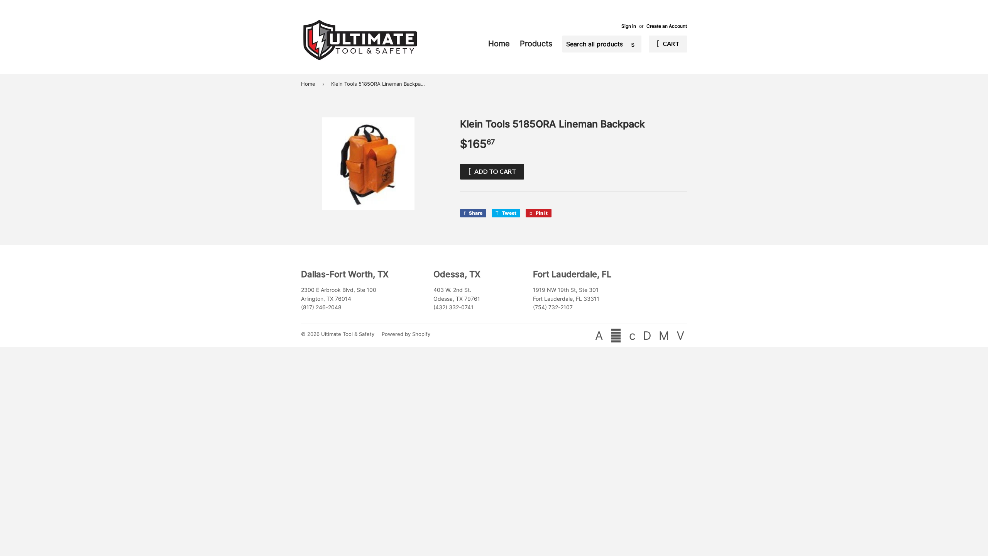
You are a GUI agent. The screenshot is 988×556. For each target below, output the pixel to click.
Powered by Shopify (406, 334)
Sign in (628, 26)
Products (537, 43)
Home (500, 43)
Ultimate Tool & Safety (347, 334)
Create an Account (666, 26)
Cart (670, 43)
